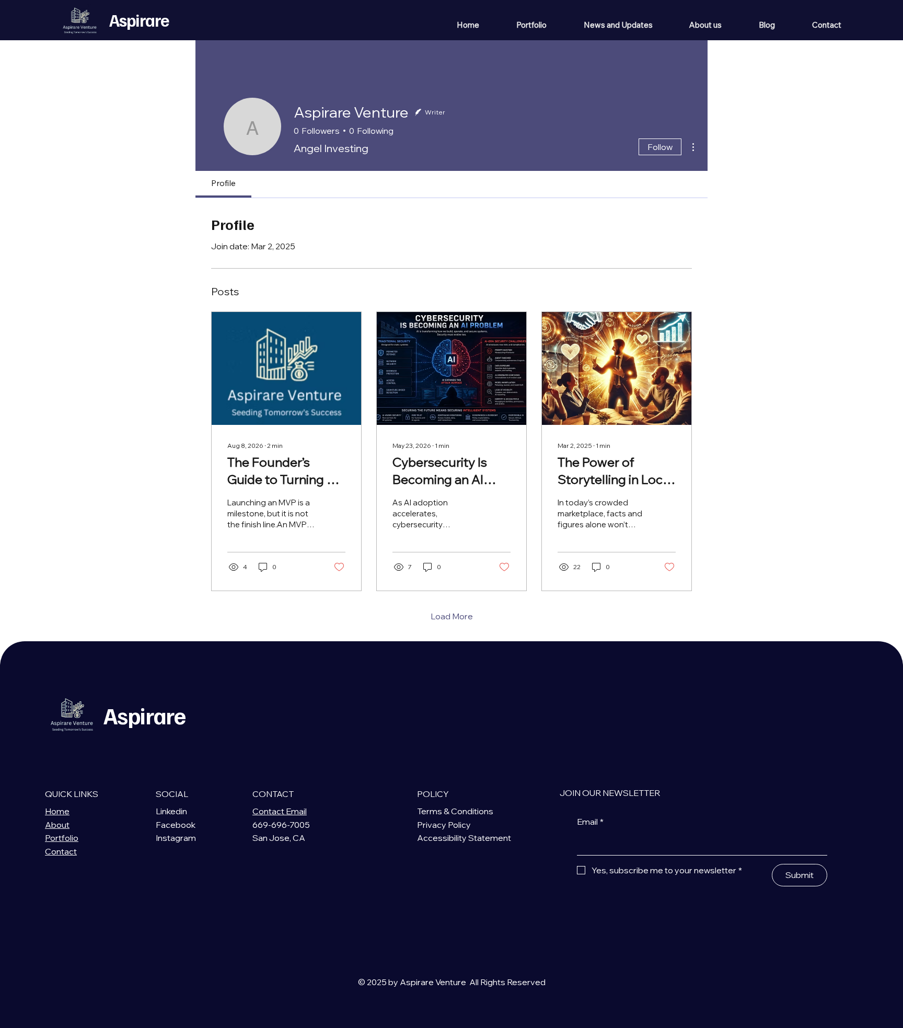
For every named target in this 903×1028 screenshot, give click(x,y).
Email (590, 821)
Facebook (175, 824)
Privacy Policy (444, 824)
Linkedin (171, 811)
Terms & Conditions (455, 811)
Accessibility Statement (464, 838)
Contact (61, 851)
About (57, 824)
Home (57, 811)
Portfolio (61, 838)
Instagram (176, 838)
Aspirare (139, 19)
